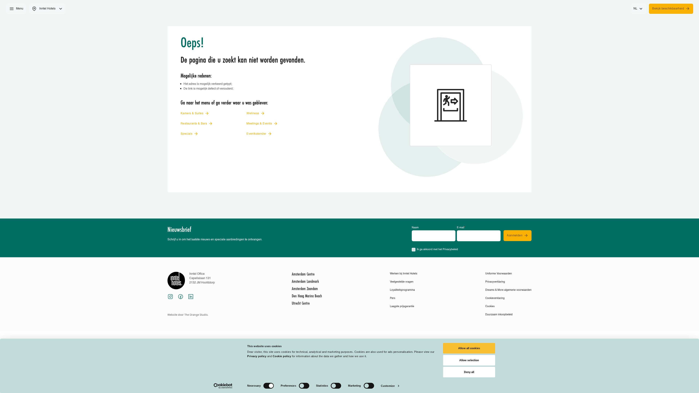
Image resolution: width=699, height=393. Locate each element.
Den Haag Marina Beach (307, 296)
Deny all (469, 372)
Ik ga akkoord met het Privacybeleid (437, 249)
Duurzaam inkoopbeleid (499, 314)
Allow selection (469, 360)
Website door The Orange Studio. (187, 314)
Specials (186, 133)
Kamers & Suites (192, 113)
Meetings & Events (259, 123)
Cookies (490, 306)
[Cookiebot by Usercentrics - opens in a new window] (223, 386)
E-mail (461, 227)
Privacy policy (256, 356)
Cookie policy (282, 356)
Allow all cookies (469, 348)
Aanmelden (514, 235)
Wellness (252, 113)
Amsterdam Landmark (305, 281)
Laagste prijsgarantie (402, 306)
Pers (392, 298)
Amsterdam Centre (303, 274)
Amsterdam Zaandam (305, 288)
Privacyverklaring (495, 282)
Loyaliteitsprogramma (402, 290)
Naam (415, 227)
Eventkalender (256, 133)
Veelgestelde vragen (401, 282)
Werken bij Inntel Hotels (403, 273)
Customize (388, 385)
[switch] (304, 386)
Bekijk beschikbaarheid (668, 8)
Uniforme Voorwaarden (498, 273)
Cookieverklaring (495, 298)
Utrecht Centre (301, 303)
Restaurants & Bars (194, 123)
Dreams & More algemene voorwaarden (508, 290)
